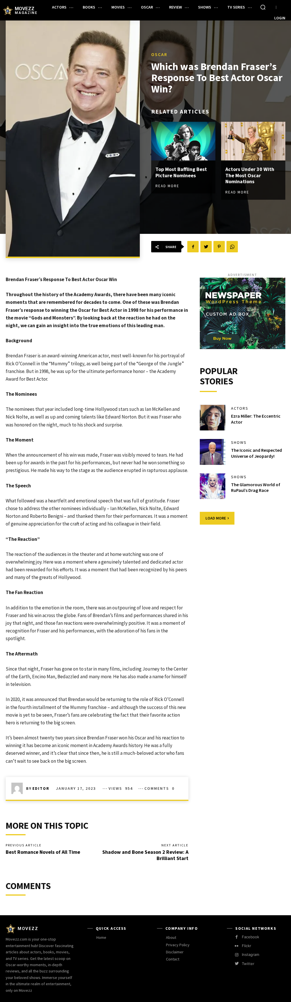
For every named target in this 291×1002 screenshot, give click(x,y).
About (171, 937)
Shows (239, 442)
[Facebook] (193, 246)
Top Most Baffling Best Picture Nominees (181, 172)
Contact (172, 959)
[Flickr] (236, 946)
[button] (263, 7)
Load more (215, 518)
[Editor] (18, 788)
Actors (239, 408)
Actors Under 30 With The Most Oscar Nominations (249, 175)
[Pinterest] (219, 246)
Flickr (246, 945)
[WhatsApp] (232, 246)
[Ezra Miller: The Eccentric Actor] (212, 417)
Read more (167, 186)
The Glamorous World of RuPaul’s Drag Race (255, 487)
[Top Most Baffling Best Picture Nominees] (183, 141)
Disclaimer (175, 951)
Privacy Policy (178, 944)
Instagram (250, 954)
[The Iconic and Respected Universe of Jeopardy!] (212, 452)
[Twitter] (206, 246)
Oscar (159, 54)
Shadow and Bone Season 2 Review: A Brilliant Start (145, 855)
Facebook (250, 937)
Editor (40, 788)
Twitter (248, 963)
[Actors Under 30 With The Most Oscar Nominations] (253, 141)
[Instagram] (236, 954)
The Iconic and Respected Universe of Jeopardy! (256, 453)
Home (101, 937)
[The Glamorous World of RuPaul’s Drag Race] (212, 486)
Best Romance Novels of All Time (43, 852)
